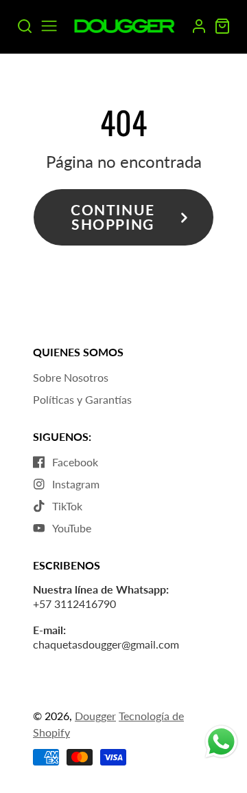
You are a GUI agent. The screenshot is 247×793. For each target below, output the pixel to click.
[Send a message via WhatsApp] (221, 742)
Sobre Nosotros (70, 377)
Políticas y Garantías (82, 399)
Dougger (95, 715)
